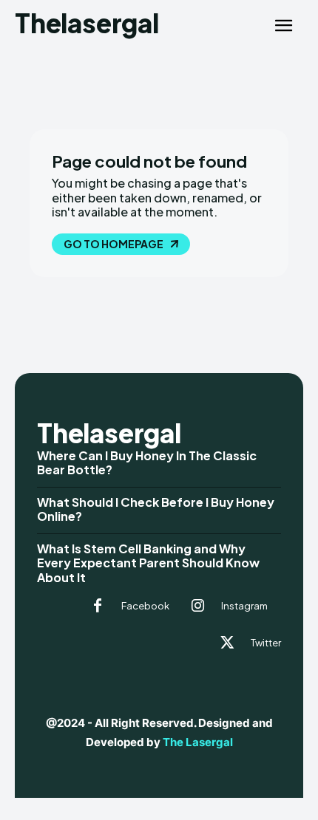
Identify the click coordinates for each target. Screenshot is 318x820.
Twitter (266, 643)
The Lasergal (198, 742)
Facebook (145, 606)
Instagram (244, 606)
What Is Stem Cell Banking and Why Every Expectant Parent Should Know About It (148, 562)
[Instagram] (197, 606)
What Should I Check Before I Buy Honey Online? (155, 509)
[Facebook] (97, 606)
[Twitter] (227, 643)
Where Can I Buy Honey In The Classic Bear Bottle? (147, 462)
